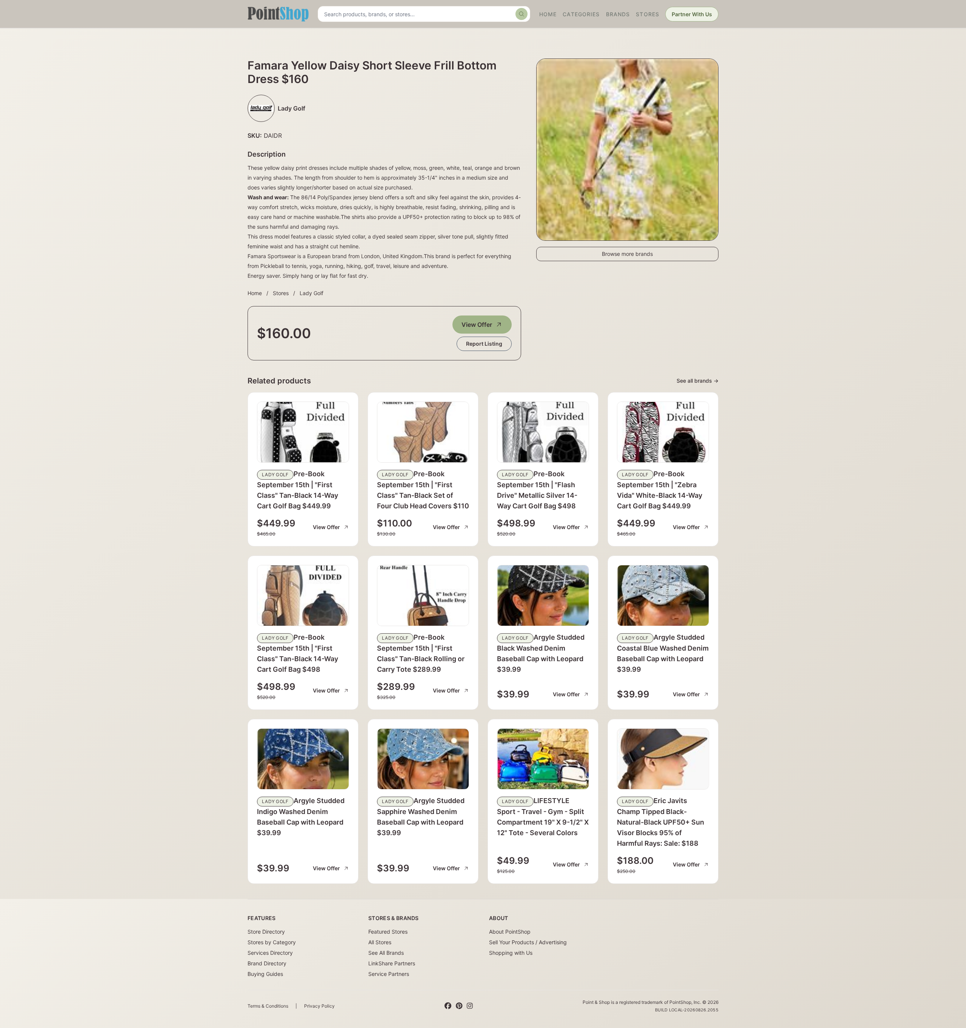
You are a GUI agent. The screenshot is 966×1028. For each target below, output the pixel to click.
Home (548, 14)
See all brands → (697, 380)
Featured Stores (388, 931)
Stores (647, 14)
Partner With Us (692, 14)
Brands (618, 14)
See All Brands (386, 953)
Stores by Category (272, 942)
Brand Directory (267, 963)
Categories (581, 14)
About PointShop (510, 931)
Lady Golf (311, 293)
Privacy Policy (319, 1006)
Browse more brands (627, 254)
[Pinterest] (459, 1006)
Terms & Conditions (268, 1006)
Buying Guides (265, 974)
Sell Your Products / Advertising (528, 942)
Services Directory (270, 953)
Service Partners (388, 974)
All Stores (379, 942)
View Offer (476, 324)
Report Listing (484, 343)
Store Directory (266, 931)
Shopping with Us (510, 953)
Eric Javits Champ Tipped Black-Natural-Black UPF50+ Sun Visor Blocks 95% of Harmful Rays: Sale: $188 (660, 822)
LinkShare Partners (391, 963)
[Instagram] (470, 1006)
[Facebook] (448, 1006)
